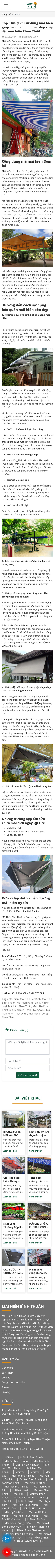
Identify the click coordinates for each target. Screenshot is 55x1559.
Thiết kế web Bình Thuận (28, 1541)
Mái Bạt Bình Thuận (16, 1461)
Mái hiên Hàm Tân (27, 1002)
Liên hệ (6, 1392)
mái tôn (41, 923)
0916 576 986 (36, 993)
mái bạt (31, 923)
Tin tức (17, 14)
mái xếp (21, 923)
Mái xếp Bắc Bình (24, 1497)
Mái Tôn (19, 1494)
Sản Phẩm (7, 1372)
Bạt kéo (9, 1479)
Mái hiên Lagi (20, 1490)
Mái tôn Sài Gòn (36, 1519)
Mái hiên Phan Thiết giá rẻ (29, 1010)
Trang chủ (6, 14)
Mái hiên (6, 170)
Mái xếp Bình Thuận (32, 1457)
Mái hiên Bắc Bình (30, 999)
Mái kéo (35, 1472)
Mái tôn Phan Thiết (23, 1475)
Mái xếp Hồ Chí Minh (34, 1508)
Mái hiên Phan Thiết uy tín (26, 1011)
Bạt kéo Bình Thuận (30, 1479)
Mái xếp (19, 1472)
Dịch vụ (6, 1377)
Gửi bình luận (26, 1075)
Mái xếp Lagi (25, 1501)
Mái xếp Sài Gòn (14, 1512)
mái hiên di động (33, 703)
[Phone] (7, 1552)
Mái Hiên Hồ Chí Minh (25, 1504)
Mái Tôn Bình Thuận (27, 1464)
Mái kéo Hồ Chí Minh (26, 1515)
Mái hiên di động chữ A (18, 1523)
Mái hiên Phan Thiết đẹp (19, 1534)
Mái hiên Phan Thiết (19, 1006)
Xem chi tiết (10, 1150)
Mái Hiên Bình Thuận (23, 1306)
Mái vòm (45, 1475)
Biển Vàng (39, 1554)
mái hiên (6, 207)
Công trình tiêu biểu (13, 1382)
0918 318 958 (18, 993)
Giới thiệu (7, 1367)
